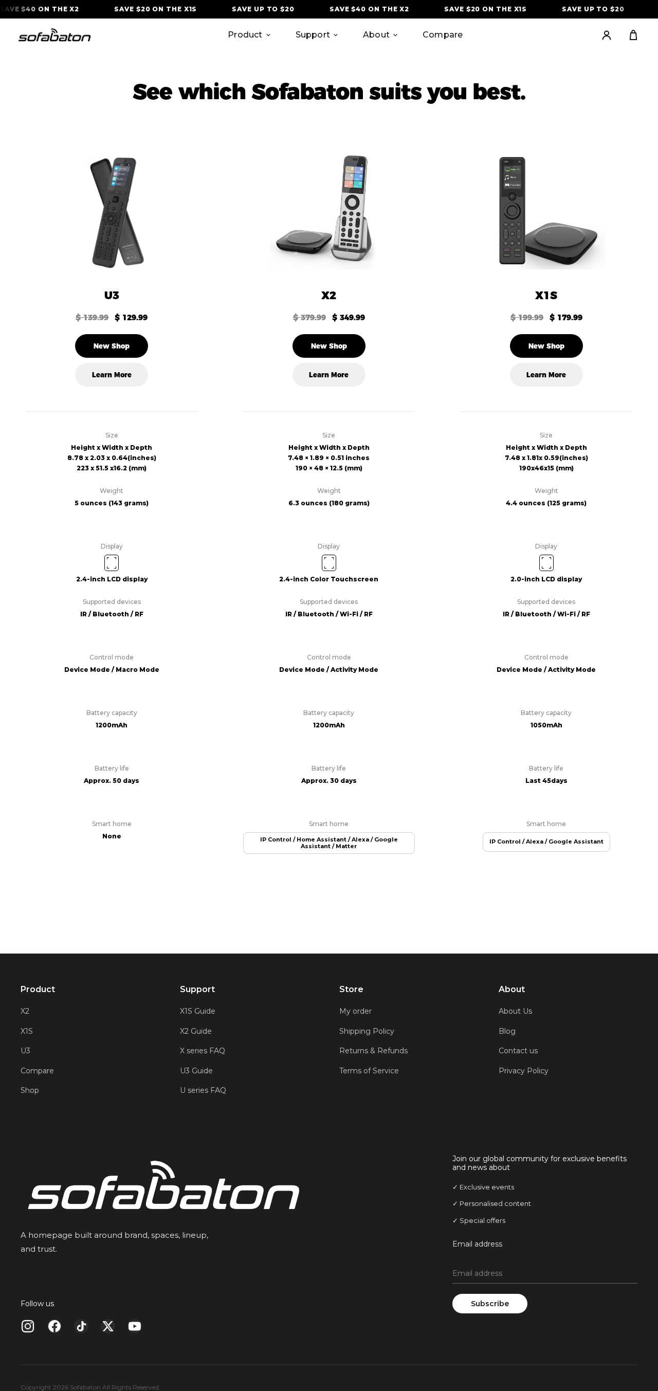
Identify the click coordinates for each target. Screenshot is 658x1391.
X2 (328, 295)
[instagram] (28, 1326)
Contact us (518, 1050)
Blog (507, 1031)
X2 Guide (196, 1031)
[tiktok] (81, 1326)
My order (355, 1011)
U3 (111, 295)
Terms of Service (369, 1070)
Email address (477, 1244)
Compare (443, 35)
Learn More (112, 375)
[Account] (606, 35)
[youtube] (134, 1326)
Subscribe (490, 1303)
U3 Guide (196, 1070)
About (376, 35)
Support (313, 35)
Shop (30, 1090)
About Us (515, 1011)
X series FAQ (202, 1050)
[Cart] (633, 35)
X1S (546, 295)
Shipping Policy (366, 1031)
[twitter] (108, 1326)
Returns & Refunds (373, 1050)
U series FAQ (203, 1090)
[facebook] (54, 1326)
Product (245, 35)
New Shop (112, 346)
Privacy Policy (524, 1070)
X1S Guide (197, 1011)
